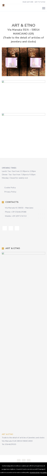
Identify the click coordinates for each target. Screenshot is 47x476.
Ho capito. (43, 472)
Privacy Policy (10, 192)
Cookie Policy (10, 187)
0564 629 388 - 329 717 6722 (33, 2)
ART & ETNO (7, 434)
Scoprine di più (35, 472)
